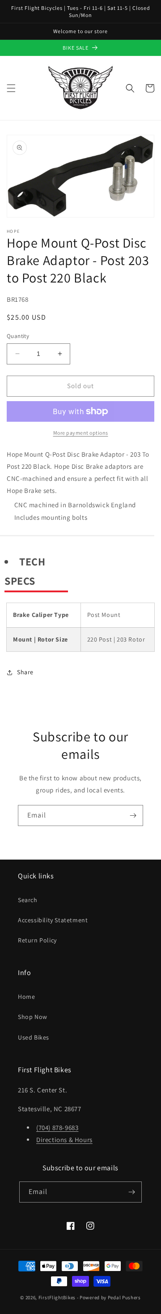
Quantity (18, 336)
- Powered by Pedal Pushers (109, 1297)
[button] (11, 88)
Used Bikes (33, 1037)
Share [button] (25, 672)
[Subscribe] (133, 815)
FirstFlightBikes (57, 1297)
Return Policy (37, 940)
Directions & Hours (64, 1139)
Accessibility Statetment (53, 920)
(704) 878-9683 (57, 1127)
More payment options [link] (80, 432)
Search (28, 900)
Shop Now (32, 1017)
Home (26, 997)
